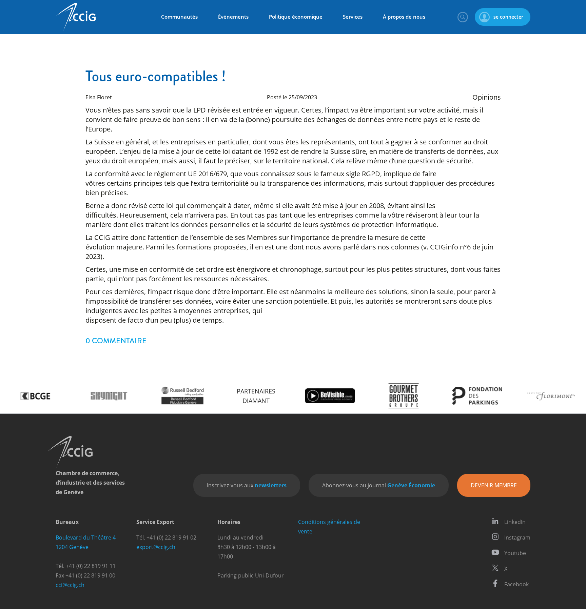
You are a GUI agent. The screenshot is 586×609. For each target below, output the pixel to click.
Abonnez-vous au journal (378, 485)
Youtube (515, 553)
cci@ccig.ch (70, 585)
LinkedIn (515, 522)
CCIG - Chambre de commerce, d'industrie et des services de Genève (76, 17)
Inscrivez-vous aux (247, 485)
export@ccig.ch (155, 547)
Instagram (517, 537)
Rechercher (462, 17)
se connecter (508, 17)
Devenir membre (494, 485)
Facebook (516, 584)
